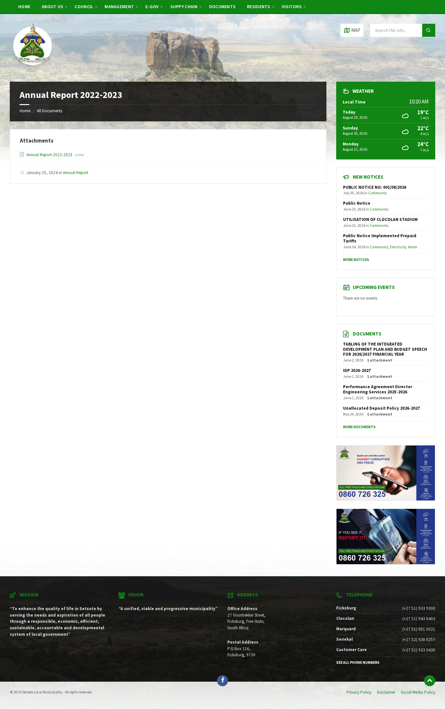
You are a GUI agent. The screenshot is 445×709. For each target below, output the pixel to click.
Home (25, 111)
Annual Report (75, 172)
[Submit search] (428, 30)
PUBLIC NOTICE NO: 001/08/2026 (374, 187)
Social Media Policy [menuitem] (418, 692)
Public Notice (356, 203)
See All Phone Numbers (358, 662)
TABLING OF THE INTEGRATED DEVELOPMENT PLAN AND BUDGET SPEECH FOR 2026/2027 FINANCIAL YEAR (385, 349)
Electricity (398, 247)
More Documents (359, 427)
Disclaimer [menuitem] (386, 692)
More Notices (356, 259)
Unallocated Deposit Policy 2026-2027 (381, 408)
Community (377, 193)
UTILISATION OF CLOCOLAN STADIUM (380, 219)
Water (412, 247)
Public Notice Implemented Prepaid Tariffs (379, 238)
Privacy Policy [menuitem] (358, 692)
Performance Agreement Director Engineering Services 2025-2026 (377, 389)
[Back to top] (429, 680)
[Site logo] (32, 69)
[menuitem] (24, 6)
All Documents (49, 111)
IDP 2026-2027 (357, 370)
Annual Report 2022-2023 (49, 154)
